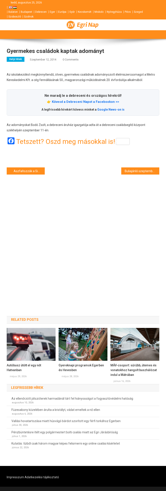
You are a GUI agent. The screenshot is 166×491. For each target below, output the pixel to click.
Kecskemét (84, 11)
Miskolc (99, 11)
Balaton (13, 11)
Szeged (138, 11)
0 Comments (70, 59)
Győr (72, 11)
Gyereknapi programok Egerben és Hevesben (81, 368)
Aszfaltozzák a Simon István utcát (29, 171)
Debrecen (41, 11)
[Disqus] (83, 238)
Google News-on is (110, 109)
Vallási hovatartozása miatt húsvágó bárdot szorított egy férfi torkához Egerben (66, 421)
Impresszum (15, 477)
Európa (62, 11)
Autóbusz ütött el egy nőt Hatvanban (24, 368)
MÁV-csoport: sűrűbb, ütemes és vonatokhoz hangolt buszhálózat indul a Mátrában (133, 370)
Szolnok (29, 16)
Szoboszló (14, 16)
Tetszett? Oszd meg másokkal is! (65, 141)
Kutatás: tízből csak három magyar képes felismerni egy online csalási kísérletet (65, 443)
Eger (52, 11)
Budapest (26, 11)
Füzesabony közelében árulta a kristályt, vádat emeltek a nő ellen (55, 410)
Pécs (128, 11)
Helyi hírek (15, 59)
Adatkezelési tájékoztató (42, 477)
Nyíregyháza (114, 11)
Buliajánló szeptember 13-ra (142, 171)
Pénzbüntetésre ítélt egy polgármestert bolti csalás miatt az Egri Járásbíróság (64, 432)
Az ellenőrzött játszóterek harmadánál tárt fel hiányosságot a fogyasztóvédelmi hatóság (72, 398)
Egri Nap (88, 25)
